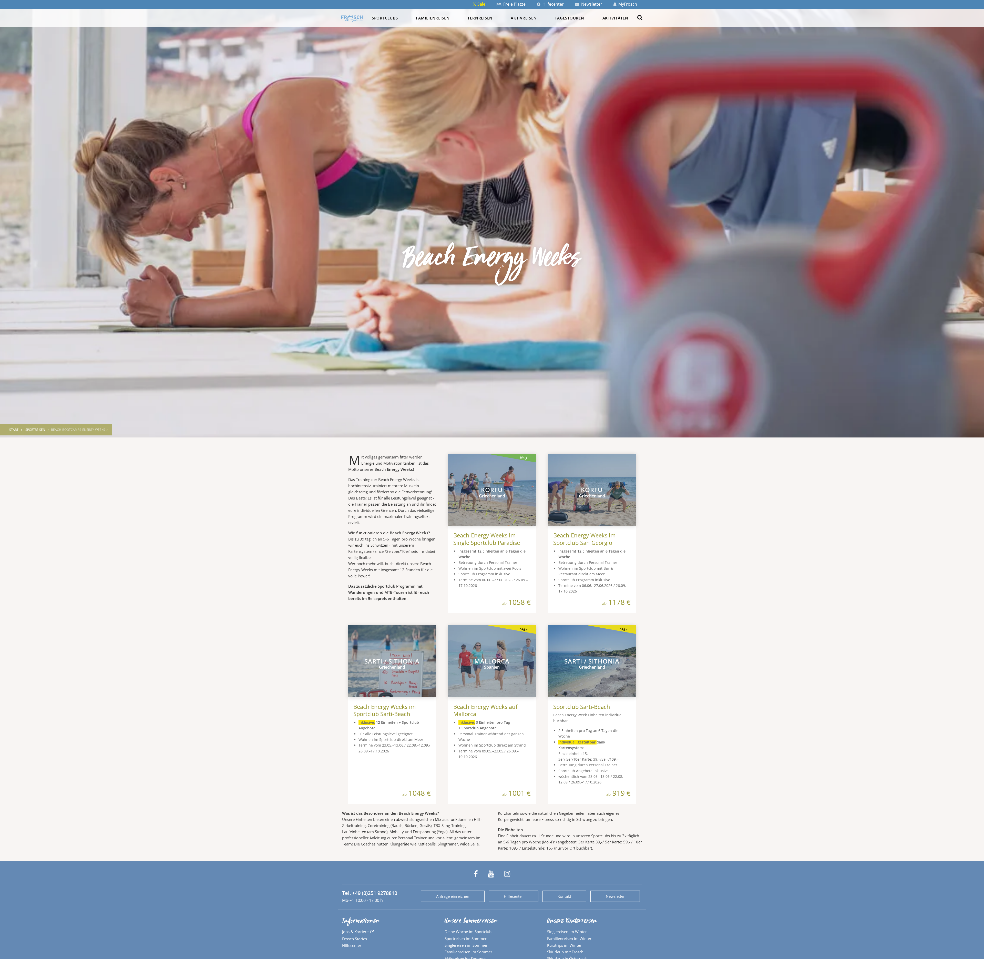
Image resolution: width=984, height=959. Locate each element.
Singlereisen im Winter (567, 931)
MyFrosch (627, 4)
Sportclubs (385, 18)
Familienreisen (432, 18)
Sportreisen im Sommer (466, 938)
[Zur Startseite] (352, 18)
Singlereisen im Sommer (466, 945)
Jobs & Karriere (355, 931)
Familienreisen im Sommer (468, 951)
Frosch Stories (354, 938)
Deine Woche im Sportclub (468, 931)
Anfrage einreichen (452, 896)
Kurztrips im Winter (564, 945)
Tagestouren (569, 18)
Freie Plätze (514, 4)
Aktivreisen (524, 18)
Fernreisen (480, 18)
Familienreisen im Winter (569, 938)
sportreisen (35, 429)
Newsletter (591, 4)
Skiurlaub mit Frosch (565, 951)
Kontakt (564, 896)
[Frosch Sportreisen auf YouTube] (491, 874)
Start (13, 429)
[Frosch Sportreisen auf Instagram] (507, 874)
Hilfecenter (552, 4)
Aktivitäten (615, 18)
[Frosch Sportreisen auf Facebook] (476, 874)
